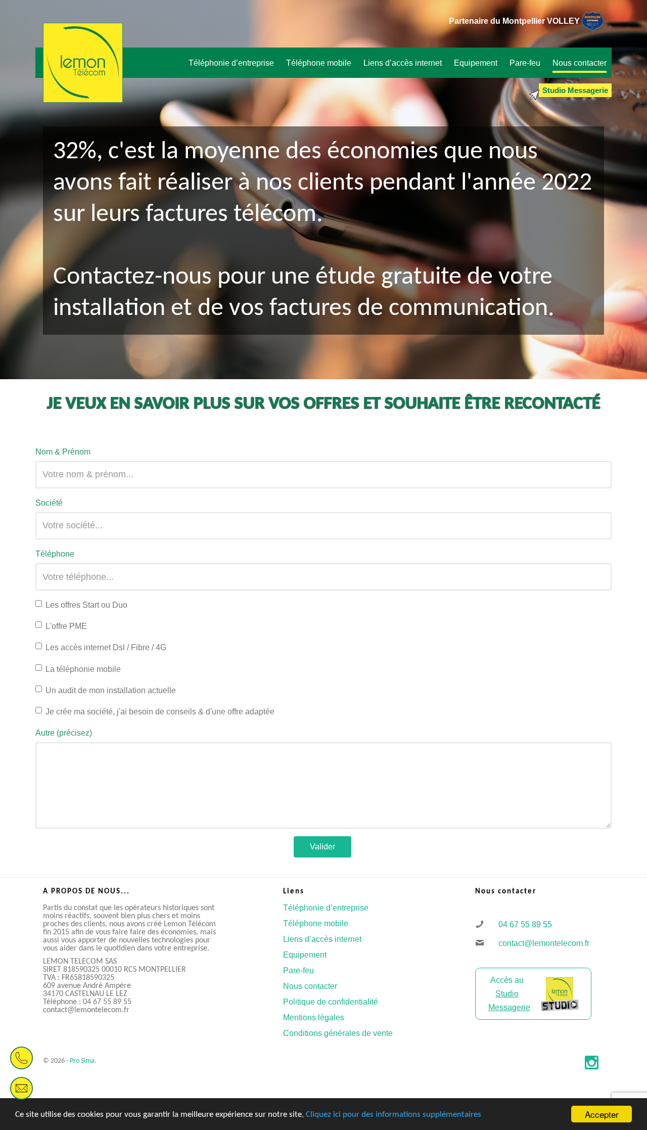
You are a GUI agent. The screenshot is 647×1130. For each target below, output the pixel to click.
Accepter (602, 1114)
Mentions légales (313, 1017)
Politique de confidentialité (330, 1002)
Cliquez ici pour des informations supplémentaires (393, 1114)
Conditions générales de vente (338, 1033)
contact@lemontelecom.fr (539, 943)
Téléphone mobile (315, 923)
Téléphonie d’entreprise (325, 907)
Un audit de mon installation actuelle (110, 690)
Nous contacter (310, 986)
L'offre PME (66, 626)
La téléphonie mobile (83, 669)
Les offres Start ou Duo (86, 605)
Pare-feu (298, 970)
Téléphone (54, 554)
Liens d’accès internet (322, 939)
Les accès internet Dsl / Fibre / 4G (105, 647)
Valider (322, 846)
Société (49, 503)
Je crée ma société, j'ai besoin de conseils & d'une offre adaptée (159, 711)
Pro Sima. (83, 1061)
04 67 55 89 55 (521, 924)
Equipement (305, 955)
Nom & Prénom (62, 451)
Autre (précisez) (63, 733)
